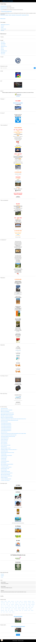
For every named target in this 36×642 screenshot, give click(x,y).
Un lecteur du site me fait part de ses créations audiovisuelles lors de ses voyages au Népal (13, 433)
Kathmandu (23, 608)
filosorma (2, 607)
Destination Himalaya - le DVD (5, 468)
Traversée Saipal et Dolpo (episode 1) (6, 430)
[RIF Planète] (18, 511)
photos (32, 607)
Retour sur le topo (2, 18)
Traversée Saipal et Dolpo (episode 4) (6, 426)
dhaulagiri (16, 610)
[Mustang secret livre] (18, 251)
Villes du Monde (3, 52)
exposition (33, 602)
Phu (5, 605)
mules (33, 605)
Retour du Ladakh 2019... (4, 443)
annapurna (15, 605)
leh (15, 601)
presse (13, 602)
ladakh (20, 610)
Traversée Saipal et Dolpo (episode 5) (6, 424)
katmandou (2, 610)
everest (29, 607)
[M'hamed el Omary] (18, 503)
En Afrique (2, 575)
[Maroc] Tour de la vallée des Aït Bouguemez (7, 417)
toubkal (10, 607)
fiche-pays (8, 605)
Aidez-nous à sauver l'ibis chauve (5, 474)
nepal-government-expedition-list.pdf (6, 11)
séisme (20, 601)
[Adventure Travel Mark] (18, 544)
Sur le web (2, 49)
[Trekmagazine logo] (18, 365)
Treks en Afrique (3, 43)
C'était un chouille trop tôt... (4, 439)
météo (7, 604)
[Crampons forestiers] (18, 380)
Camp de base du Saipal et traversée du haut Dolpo (8, 436)
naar (1, 611)
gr (14, 610)
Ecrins (4, 604)
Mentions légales (15, 640)
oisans (18, 601)
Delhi (26, 604)
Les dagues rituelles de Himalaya (5, 471)
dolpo (16, 607)
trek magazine (6, 607)
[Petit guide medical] (18, 313)
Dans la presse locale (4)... (4, 408)
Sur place (2, 27)
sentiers (21, 605)
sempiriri (9, 601)
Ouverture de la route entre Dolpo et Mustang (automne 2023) (9, 420)
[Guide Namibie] (18, 301)
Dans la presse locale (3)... (4, 421)
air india (10, 611)
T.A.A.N (1, 9)
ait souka (2, 601)
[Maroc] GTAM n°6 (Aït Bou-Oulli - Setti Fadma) (7, 414)
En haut (18, 634)
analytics (23, 607)
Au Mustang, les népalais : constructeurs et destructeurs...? (9, 449)
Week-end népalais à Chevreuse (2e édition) (7, 464)
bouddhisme (17, 604)
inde (1, 608)
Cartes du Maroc (3, 582)
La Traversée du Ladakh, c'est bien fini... (6, 467)
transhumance (3, 602)
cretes (6, 608)
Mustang (30, 605)
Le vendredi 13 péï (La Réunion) (5, 480)
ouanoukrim (25, 602)
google (20, 604)
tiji (22, 601)
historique (25, 601)
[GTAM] (18, 75)
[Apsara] (18, 179)
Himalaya (7, 602)
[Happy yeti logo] (18, 190)
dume (2, 604)
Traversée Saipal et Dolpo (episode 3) (6, 427)
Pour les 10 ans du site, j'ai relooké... (6, 445)
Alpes (29, 610)
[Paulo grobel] (18, 350)
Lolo (22, 610)
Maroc (13, 607)
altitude (6, 610)
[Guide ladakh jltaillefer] (18, 324)
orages (12, 605)
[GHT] (18, 85)
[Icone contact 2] (18, 61)
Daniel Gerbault (19, 181)
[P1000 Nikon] (18, 388)
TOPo (10, 602)
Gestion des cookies (20, 640)
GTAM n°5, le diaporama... (4, 477)
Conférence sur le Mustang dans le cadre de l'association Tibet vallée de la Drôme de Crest (13, 418)
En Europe (2, 574)
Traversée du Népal (3, 459)
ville (3, 608)
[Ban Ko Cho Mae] (18, 339)
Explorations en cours (4, 46)
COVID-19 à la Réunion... (4, 442)
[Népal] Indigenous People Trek (5, 24)
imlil (9, 604)
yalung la (13, 611)
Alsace (26, 607)
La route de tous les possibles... (5, 461)
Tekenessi (2, 590)
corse (2, 605)
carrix (24, 605)
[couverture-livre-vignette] (18, 288)
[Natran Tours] (18, 536)
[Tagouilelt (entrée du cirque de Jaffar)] (18, 225)
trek (18, 605)
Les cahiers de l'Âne (3, 458)
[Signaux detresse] (18, 358)
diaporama (29, 601)
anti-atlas (16, 602)
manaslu (32, 610)
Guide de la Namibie (3, 462)
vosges (33, 601)
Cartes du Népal (3, 586)
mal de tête (15, 608)
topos (27, 605)
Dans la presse (3, 53)
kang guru (12, 601)
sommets (29, 602)
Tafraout (30, 608)
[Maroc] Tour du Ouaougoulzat (5, 411)
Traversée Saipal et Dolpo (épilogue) (6, 423)
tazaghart (11, 610)
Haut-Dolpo (25, 610)
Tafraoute (19, 608)
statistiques (32, 604)
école (12, 608)
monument (12, 604)
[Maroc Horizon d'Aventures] (18, 519)
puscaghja (19, 607)
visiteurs (5, 601)
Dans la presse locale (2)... (4, 440)
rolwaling (27, 608)
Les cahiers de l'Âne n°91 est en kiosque (6, 455)
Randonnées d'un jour (4, 50)
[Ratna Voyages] (18, 550)
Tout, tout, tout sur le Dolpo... (5, 465)
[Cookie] (2, 640)
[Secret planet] (18, 197)
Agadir (19, 602)
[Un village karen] (18, 184)
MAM (22, 602)
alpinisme (23, 604)
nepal (4, 611)
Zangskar (9, 608)
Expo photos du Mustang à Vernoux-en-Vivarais (7, 452)
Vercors (7, 611)
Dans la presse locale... (4, 446)
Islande (29, 604)
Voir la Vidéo (18, 96)
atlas (8, 610)
